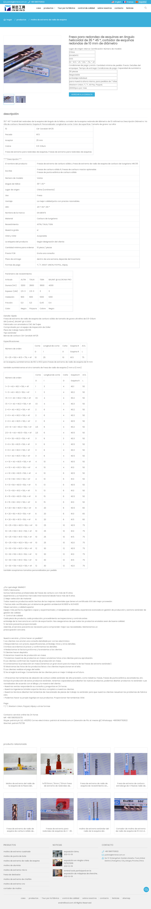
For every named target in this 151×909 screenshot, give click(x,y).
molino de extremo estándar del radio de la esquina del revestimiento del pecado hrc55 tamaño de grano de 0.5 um (94, 830)
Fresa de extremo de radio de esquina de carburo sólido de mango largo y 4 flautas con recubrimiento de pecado (20, 830)
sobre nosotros (105, 8)
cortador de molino (12, 888)
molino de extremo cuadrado (17, 851)
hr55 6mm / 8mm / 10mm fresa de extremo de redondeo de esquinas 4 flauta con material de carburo (57, 784)
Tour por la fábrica (66, 8)
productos (48, 8)
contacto (119, 8)
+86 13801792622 (37, 2)
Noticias (129, 8)
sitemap (126, 898)
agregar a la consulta (81, 94)
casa (38, 8)
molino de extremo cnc (14, 883)
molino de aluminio (12, 865)
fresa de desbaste (12, 874)
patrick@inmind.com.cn (16, 2)
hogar (9, 19)
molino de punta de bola (15, 856)
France (130, 2)
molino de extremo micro (15, 870)
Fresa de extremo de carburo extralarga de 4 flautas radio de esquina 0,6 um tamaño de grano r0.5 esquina (131, 784)
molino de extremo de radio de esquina (49, 19)
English (118, 2)
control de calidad (86, 8)
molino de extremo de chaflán (17, 879)
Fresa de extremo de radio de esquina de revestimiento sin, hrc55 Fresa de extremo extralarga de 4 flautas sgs (94, 784)
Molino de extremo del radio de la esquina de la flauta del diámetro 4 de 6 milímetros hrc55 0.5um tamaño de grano (20, 784)
